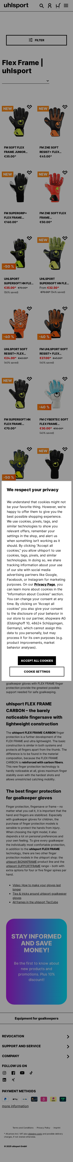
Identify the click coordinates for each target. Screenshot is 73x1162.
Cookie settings (37, 671)
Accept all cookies (37, 660)
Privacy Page (44, 584)
